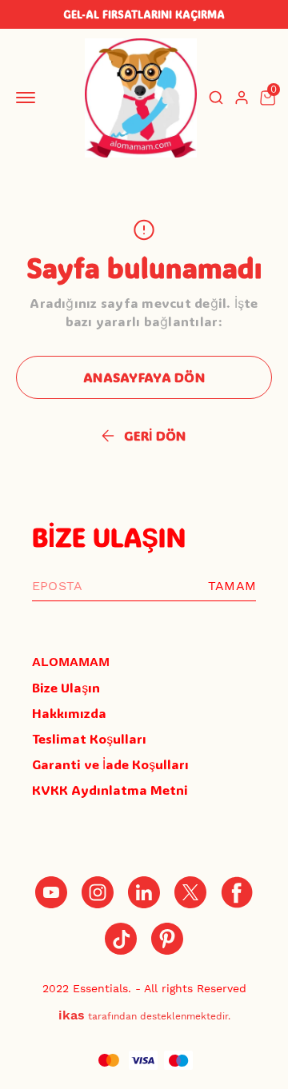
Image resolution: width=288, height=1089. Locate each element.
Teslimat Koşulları (89, 738)
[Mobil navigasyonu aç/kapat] (29, 97)
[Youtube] (51, 892)
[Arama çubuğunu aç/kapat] (216, 97)
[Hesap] (241, 97)
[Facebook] (237, 892)
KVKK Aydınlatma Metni (110, 789)
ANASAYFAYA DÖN (144, 377)
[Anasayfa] (167, 939)
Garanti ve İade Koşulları (110, 764)
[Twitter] (190, 892)
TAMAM (232, 585)
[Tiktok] (121, 939)
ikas (71, 1015)
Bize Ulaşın (66, 687)
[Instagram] (98, 892)
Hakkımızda (69, 712)
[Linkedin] (144, 892)
